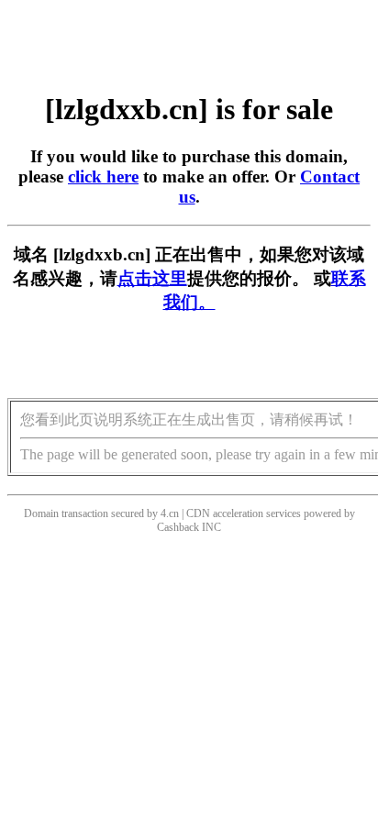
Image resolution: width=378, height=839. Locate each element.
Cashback (178, 527)
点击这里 (152, 278)
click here (103, 176)
